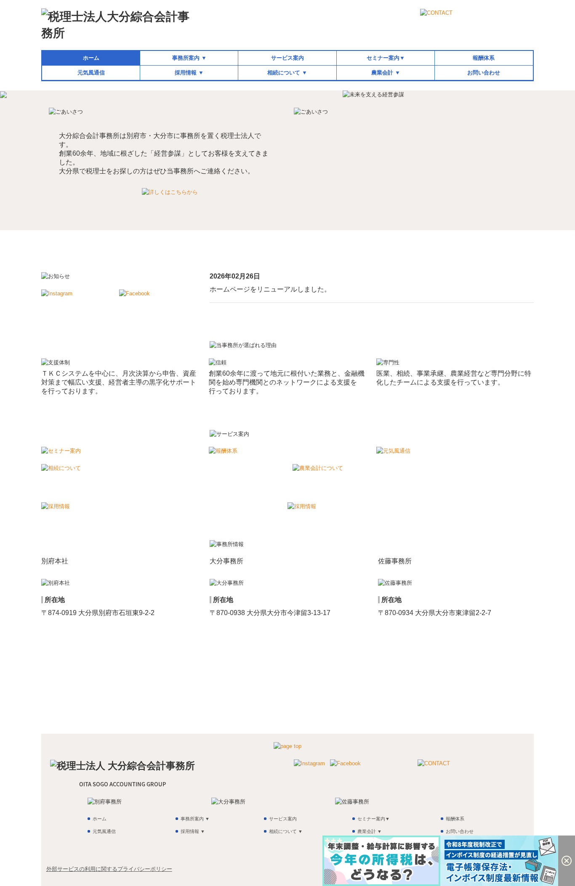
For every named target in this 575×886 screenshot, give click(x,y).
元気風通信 (91, 72)
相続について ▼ (287, 72)
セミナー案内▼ (386, 58)
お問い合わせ (483, 72)
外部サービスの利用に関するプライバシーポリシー (109, 869)
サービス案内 (287, 58)
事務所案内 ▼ (189, 58)
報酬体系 (484, 58)
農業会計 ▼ (385, 72)
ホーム (91, 58)
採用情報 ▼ (189, 72)
